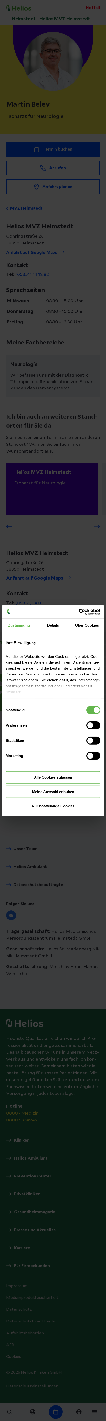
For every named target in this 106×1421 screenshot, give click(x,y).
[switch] (93, 725)
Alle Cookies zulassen (53, 777)
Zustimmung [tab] (19, 625)
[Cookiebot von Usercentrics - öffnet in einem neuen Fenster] (78, 611)
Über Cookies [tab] (87, 625)
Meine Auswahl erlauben (53, 791)
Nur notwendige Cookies (53, 806)
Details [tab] (53, 625)
